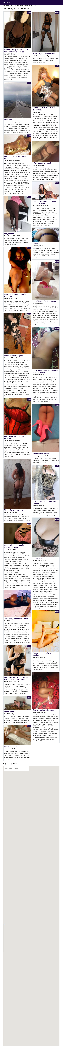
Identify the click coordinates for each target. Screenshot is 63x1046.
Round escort (9, 712)
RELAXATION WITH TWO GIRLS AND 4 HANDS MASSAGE (17, 678)
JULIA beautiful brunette (42, 163)
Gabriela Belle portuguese (43, 710)
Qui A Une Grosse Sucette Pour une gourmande (45, 371)
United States (19, 5)
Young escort (38, 243)
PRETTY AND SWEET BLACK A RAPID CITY (17, 157)
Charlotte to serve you (13, 510)
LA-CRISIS (6, 2)
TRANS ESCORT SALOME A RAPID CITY (44, 109)
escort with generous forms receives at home (15, 546)
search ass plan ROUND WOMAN (14, 437)
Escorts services (8, 5)
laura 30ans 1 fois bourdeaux (44, 301)
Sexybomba (9, 234)
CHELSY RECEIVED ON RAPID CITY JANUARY (45, 202)
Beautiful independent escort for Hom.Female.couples (16, 51)
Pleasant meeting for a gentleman (42, 654)
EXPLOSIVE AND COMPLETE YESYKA (44, 502)
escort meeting (10, 747)
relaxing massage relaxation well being (15, 295)
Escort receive (38, 558)
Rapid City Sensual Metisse (44, 54)
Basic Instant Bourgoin (13, 356)
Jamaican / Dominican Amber (16, 619)
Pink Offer (8, 120)
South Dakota (28, 5)
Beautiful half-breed (41, 454)
